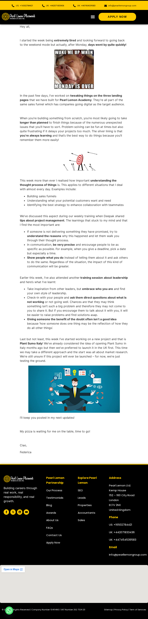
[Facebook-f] (6, 512)
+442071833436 (124, 532)
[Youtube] (26, 512)
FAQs (49, 528)
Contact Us (54, 535)
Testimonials (54, 498)
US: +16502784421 (120, 525)
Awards (51, 513)
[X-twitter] (13, 512)
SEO (80, 490)
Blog (49, 505)
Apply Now (53, 542)
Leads (82, 498)
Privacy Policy (121, 609)
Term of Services (137, 609)
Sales (81, 520)
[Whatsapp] (9, 610)
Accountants (86, 513)
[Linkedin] (19, 512)
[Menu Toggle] (93, 17)
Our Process (54, 490)
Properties (85, 505)
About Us (52, 520)
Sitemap (108, 609)
